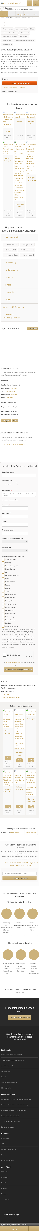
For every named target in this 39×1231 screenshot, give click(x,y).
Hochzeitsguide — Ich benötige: (13, 556)
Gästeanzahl (6, 547)
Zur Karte (6, 694)
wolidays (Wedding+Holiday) (11, 316)
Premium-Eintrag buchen (11, 1121)
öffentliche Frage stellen (20, 878)
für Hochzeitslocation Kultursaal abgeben (6, 927)
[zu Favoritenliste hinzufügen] (3, 19)
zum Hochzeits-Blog (7, 1066)
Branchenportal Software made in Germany (13, 1225)
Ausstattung (10, 262)
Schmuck (8, 591)
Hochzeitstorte (10, 582)
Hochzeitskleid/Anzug (12, 575)
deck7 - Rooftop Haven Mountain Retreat (8, 160)
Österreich (9, 398)
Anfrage (35, 15)
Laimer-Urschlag (8, 732)
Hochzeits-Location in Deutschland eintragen (16, 1099)
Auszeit (19, 121)
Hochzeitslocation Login (11, 1214)
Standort (9, 277)
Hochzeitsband (10, 569)
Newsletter (4, 1194)
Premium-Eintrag (34, 106)
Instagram (4, 1177)
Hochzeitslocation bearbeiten (10, 1116)
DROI (8, 131)
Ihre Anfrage (6, 490)
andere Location (10, 559)
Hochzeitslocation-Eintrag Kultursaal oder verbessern (8, 970)
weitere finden (19, 925)
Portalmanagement (7, 1160)
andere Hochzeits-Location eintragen (13, 1110)
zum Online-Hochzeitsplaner (20, 1017)
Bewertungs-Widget (7, 1127)
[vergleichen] (3, 24)
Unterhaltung (9, 617)
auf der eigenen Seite (20, 967)
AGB (2, 1144)
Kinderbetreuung (10, 613)
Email (4, 522)
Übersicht (4, 15)
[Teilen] (31, 1228)
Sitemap (4, 1155)
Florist (7, 578)
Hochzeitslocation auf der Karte (14, 88)
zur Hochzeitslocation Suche (2, 9)
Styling (7, 588)
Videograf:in (9, 601)
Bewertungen (27, 15)
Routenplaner (33, 328)
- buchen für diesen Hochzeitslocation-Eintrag (34, 970)
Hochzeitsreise (10, 620)
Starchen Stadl (19, 754)
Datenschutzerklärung (13, 662)
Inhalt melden (31, 832)
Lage (11, 15)
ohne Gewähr (15, 832)
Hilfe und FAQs (6, 1088)
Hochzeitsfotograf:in (11, 566)
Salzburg (14, 394)
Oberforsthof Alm (19, 205)
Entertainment (11, 270)
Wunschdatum (7, 480)
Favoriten (4, 1077)
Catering (8, 563)
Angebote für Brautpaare (14, 307)
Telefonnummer (7, 530)
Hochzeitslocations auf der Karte (12, 1055)
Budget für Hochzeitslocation (12, 538)
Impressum (5, 1138)
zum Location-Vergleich (9, 1082)
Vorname (5, 505)
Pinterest (4, 1188)
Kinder (8, 285)
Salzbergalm (31, 719)
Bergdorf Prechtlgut (31, 800)
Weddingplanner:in (11, 626)
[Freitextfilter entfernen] (29, 3)
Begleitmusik (9, 610)
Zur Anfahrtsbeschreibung (11, 697)
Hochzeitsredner (10, 594)
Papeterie (8, 585)
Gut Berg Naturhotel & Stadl (31, 179)
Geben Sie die (14, 444)
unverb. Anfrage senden (20, 83)
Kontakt (15, 420)
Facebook (4, 1172)
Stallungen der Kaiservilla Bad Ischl (19, 788)
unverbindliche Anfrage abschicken (18, 670)
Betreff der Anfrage (8, 472)
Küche (8, 300)
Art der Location (13, 237)
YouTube (4, 1183)
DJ (6, 572)
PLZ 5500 (14, 388)
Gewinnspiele (5, 1071)
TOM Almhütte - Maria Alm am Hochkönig (7, 791)
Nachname (6, 513)
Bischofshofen (10, 391)
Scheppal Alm (31, 123)
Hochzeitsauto (10, 598)
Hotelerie (9, 292)
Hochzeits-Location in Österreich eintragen (15, 1105)
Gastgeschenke (10, 607)
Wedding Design (10, 604)
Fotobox (8, 623)
